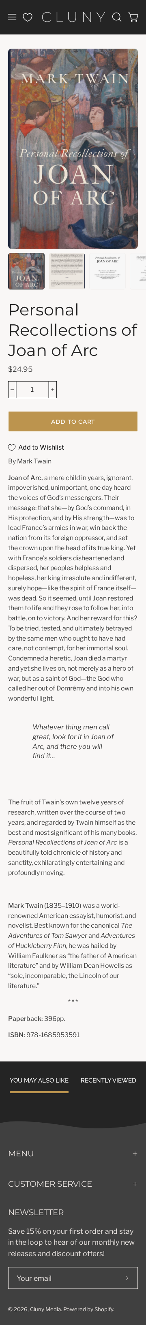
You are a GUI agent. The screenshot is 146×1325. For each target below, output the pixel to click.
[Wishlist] (27, 17)
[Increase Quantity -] (53, 389)
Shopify (103, 1309)
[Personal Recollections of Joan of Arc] (26, 271)
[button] (116, 17)
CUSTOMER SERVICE (50, 1184)
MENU (21, 1153)
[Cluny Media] (73, 17)
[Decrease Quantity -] (12, 389)
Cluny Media (45, 1309)
